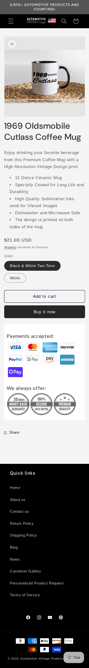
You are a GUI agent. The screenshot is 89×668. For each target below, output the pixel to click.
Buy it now (45, 312)
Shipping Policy (23, 535)
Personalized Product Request (37, 583)
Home (15, 487)
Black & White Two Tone (32, 266)
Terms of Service (25, 595)
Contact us (19, 511)
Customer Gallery (25, 571)
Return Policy (22, 523)
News (15, 559)
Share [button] (14, 432)
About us (17, 499)
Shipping (10, 247)
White (15, 278)
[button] (11, 21)
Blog (14, 547)
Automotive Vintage (35, 658)
